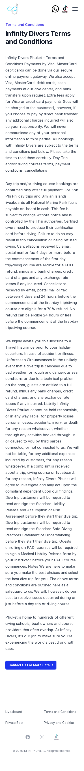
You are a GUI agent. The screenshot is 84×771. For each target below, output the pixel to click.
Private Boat (14, 723)
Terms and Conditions (60, 712)
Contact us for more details (31, 665)
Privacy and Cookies (59, 723)
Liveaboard (13, 712)
